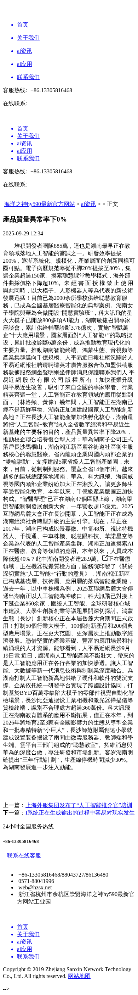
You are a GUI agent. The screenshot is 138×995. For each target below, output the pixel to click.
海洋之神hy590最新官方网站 (39, 204)
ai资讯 (88, 204)
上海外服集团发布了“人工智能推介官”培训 (78, 805)
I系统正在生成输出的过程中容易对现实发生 (80, 813)
